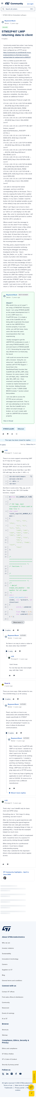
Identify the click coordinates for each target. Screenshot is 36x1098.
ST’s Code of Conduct (9, 1059)
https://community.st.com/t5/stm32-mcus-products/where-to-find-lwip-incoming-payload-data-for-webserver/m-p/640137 (17, 55)
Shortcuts (5, 1029)
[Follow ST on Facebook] (16, 1074)
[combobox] (18, 9)
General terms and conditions (12, 980)
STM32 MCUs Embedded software (14, 15)
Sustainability (6, 953)
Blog (3, 975)
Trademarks (8, 1088)
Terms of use (8, 1085)
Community (6, 1002)
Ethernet (21, 429)
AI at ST (5, 1018)
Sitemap (5, 1035)
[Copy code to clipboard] (31, 476)
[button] (2, 4)
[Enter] (3, 9)
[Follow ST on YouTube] (20, 1074)
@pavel (8, 303)
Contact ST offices (8, 991)
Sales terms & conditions (23, 1085)
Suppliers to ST (7, 970)
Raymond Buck (10, 21)
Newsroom (5, 1008)
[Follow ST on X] (3, 1074)
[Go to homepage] (6, 931)
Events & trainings (8, 1013)
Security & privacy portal (10, 1064)
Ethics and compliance (9, 1048)
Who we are (6, 943)
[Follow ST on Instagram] (11, 1074)
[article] (18, 540)
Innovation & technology (10, 959)
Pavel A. (7, 683)
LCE (6, 450)
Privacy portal (19, 1088)
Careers (4, 964)
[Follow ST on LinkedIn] (7, 1074)
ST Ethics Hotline (8, 1054)
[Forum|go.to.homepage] (13, 4)
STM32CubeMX (8, 429)
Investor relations (8, 948)
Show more (17, 622)
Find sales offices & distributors (12, 997)
